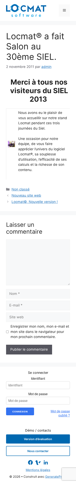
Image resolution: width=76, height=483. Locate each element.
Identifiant (38, 378)
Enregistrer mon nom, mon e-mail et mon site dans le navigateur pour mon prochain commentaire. (40, 331)
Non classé (21, 189)
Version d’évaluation (38, 439)
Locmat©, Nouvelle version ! (35, 202)
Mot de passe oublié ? (60, 413)
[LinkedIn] (46, 462)
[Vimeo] (38, 462)
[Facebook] (30, 462)
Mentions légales (38, 470)
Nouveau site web (26, 195)
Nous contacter (38, 451)
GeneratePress (56, 477)
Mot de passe (38, 394)
